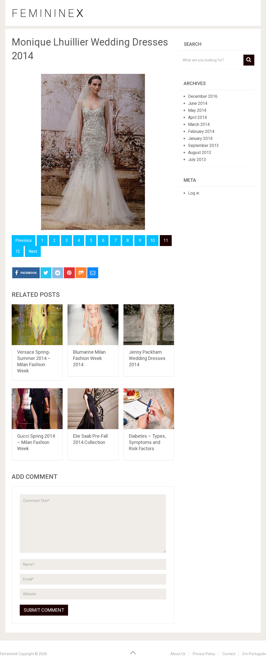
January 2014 (200, 138)
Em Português (254, 654)
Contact (228, 654)
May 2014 (197, 110)
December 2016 (202, 96)
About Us (177, 654)
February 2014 (201, 131)
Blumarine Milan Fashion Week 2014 (89, 358)
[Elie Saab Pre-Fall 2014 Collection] (93, 408)
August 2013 (199, 152)
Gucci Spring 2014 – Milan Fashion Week (36, 442)
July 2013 (197, 159)
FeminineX (8, 654)
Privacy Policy (204, 654)
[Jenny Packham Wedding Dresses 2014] (148, 324)
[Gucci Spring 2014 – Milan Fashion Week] (37, 408)
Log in (193, 193)
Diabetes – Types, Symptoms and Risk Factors (147, 442)
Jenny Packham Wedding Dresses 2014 (147, 358)
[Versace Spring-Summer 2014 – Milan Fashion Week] (37, 324)
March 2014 (199, 124)
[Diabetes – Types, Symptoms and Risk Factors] (148, 408)
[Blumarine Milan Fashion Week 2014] (93, 324)
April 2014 (197, 117)
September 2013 (203, 145)
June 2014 (197, 103)
